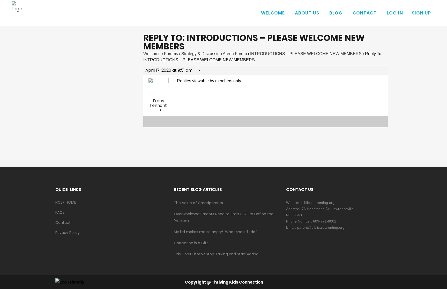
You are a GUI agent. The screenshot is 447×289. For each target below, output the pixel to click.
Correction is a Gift (191, 243)
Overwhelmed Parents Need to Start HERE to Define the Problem (223, 217)
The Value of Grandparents (198, 202)
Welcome (152, 53)
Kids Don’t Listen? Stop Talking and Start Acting (216, 254)
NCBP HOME (65, 202)
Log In (395, 13)
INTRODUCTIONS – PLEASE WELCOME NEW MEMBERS (306, 53)
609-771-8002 (324, 221)
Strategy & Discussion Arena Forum (214, 53)
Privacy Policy (67, 232)
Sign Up (421, 13)
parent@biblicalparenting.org (321, 227)
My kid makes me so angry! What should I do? (215, 231)
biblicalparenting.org (317, 203)
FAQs (59, 212)
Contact (63, 222)
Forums (171, 53)
